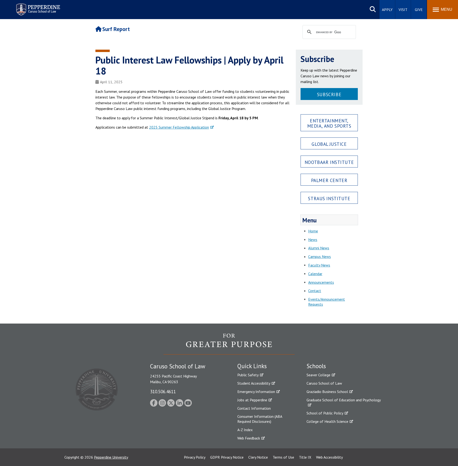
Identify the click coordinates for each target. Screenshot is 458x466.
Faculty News (319, 265)
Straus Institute (329, 198)
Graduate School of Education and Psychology (344, 400)
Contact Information (254, 408)
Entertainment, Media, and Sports (329, 123)
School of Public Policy (325, 413)
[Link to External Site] (229, 344)
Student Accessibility (253, 383)
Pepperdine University (111, 457)
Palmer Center (329, 180)
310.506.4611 (163, 391)
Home (313, 231)
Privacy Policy (194, 457)
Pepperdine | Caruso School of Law (37, 6)
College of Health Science (327, 421)
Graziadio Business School (327, 391)
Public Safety (248, 374)
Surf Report (116, 29)
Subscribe (329, 94)
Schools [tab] (316, 366)
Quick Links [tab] (252, 366)
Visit (403, 9)
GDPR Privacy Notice (227, 457)
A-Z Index (245, 429)
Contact (314, 290)
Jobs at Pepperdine (252, 400)
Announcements (321, 282)
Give (419, 9)
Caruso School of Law (324, 383)
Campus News (319, 256)
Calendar (315, 273)
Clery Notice (258, 457)
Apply (387, 9)
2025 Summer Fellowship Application (179, 127)
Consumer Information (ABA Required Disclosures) (259, 419)
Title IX (305, 457)
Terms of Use (283, 457)
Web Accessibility (329, 457)
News (312, 239)
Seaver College (318, 374)
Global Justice (329, 144)
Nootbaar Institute (329, 162)
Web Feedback (248, 438)
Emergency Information (256, 391)
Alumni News (318, 248)
